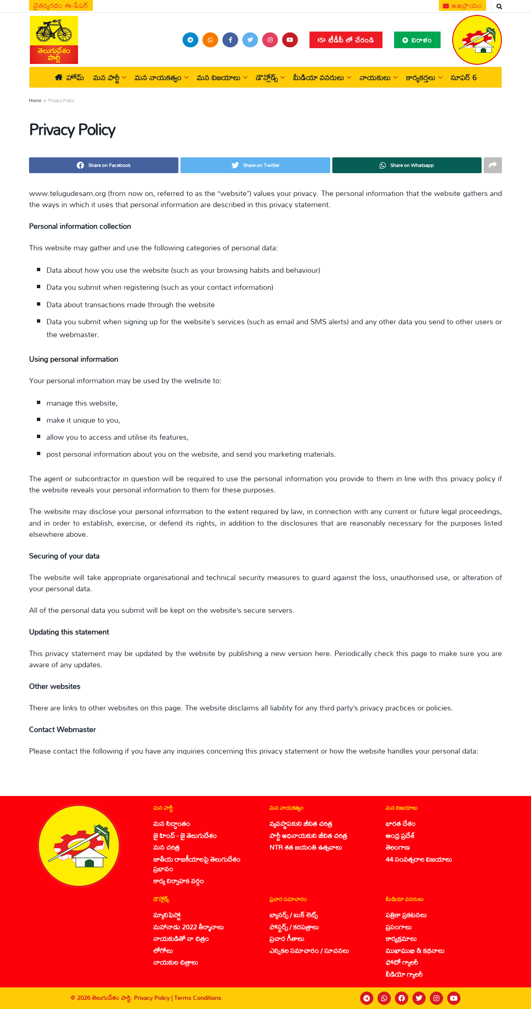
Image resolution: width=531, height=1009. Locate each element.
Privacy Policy (61, 100)
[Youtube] (453, 998)
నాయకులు (375, 77)
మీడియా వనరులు (318, 77)
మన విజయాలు (219, 77)
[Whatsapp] (384, 998)
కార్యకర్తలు (421, 77)
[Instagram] (436, 998)
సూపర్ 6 (464, 77)
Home (35, 100)
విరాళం (420, 40)
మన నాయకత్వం (158, 77)
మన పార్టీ (106, 77)
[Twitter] (419, 998)
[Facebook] (401, 998)
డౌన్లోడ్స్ (267, 77)
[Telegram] (366, 998)
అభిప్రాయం (466, 5)
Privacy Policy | (154, 998)
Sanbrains (514, 998)
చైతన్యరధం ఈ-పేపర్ (61, 5)
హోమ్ (75, 77)
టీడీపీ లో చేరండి (350, 40)
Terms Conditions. (198, 998)
